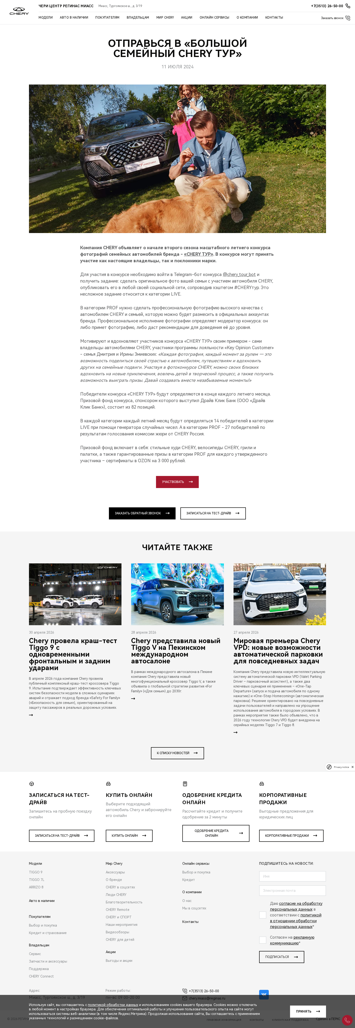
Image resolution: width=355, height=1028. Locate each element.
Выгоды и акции (119, 961)
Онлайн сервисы (214, 17)
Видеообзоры (117, 932)
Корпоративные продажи (287, 835)
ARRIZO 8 (36, 887)
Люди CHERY (116, 895)
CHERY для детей (120, 940)
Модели (46, 17)
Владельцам (138, 17)
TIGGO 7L (36, 880)
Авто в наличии (74, 17)
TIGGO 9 (36, 872)
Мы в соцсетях (194, 908)
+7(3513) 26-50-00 (204, 991)
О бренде (114, 880)
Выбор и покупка (43, 925)
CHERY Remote (117, 910)
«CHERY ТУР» (198, 254)
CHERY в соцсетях (120, 887)
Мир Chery (165, 17)
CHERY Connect (41, 976)
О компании (247, 17)
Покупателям (107, 17)
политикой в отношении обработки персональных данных (295, 921)
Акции (186, 17)
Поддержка (39, 969)
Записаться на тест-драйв (208, 513)
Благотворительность (124, 902)
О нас (187, 901)
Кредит (188, 880)
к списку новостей (173, 753)
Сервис (35, 954)
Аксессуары (115, 872)
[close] (353, 767)
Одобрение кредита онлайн (211, 833)
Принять (303, 1011)
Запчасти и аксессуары (48, 961)
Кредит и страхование (48, 933)
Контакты (274, 17)
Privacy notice (341, 767)
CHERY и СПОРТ (119, 917)
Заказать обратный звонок (138, 513)
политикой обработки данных (113, 1005)
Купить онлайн (125, 835)
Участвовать (173, 482)
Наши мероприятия (121, 925)
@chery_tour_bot (239, 274)
